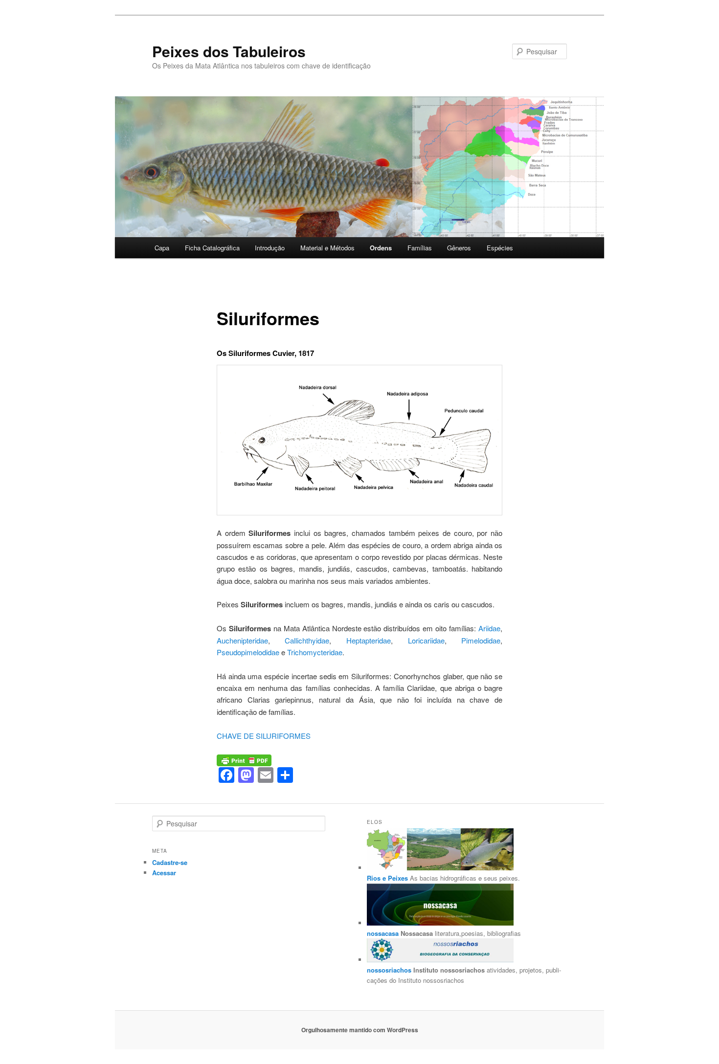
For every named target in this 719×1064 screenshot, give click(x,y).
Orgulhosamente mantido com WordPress (359, 1029)
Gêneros (459, 247)
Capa (162, 247)
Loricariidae (426, 640)
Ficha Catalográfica (212, 247)
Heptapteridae (368, 640)
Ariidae (489, 628)
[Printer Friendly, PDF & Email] (244, 759)
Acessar (164, 872)
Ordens (381, 247)
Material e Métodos (327, 247)
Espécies (500, 247)
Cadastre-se (169, 862)
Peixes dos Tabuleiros (229, 51)
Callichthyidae (307, 640)
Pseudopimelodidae (248, 652)
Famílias (419, 247)
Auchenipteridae (242, 640)
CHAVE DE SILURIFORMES (264, 736)
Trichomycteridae (314, 652)
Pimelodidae (480, 640)
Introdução (270, 247)
